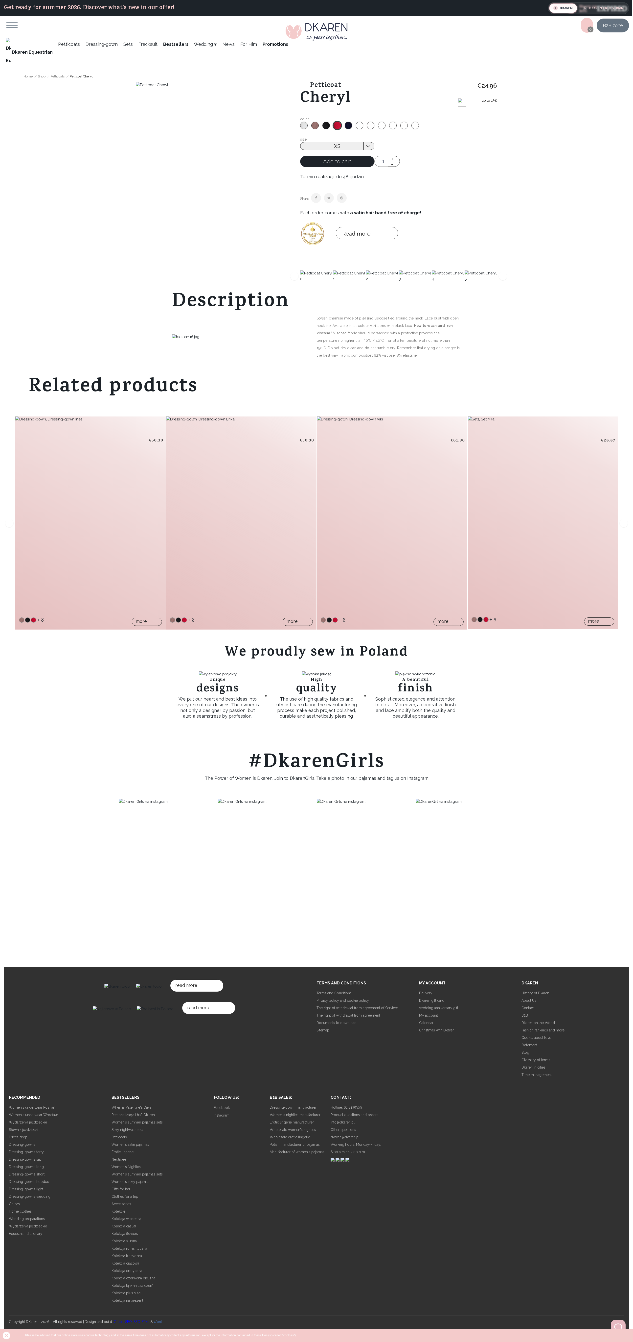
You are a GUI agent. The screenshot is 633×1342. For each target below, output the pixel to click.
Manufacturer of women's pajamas (297, 1152)
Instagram (221, 1115)
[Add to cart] (24, 509)
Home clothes (20, 1211)
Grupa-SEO (123, 1322)
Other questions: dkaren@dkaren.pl (345, 1133)
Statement (529, 1045)
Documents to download (336, 1023)
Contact (527, 1008)
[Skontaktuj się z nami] (618, 1327)
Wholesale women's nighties (293, 1130)
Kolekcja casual (124, 1226)
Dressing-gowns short (27, 1174)
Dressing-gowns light (26, 1189)
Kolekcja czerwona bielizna (133, 1278)
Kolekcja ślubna (124, 1241)
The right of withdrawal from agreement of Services (357, 1008)
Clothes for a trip (125, 1196)
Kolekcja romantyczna (129, 1248)
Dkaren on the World (538, 1023)
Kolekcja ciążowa (125, 1263)
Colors (14, 1204)
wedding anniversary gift (438, 1008)
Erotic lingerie (123, 1152)
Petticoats (119, 1137)
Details (24, 534)
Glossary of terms (535, 1060)
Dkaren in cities (533, 1067)
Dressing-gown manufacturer (293, 1107)
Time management (536, 1075)
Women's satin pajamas (130, 1145)
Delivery (425, 993)
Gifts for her (121, 1189)
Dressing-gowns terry (26, 1152)
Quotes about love (536, 1038)
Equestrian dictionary (25, 1234)
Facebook (222, 1108)
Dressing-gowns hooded (29, 1182)
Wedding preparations (27, 1219)
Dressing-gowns (22, 1145)
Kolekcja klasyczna (127, 1256)
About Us (528, 1000)
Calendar (426, 1023)
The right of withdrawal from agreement (348, 1015)
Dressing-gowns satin (26, 1159)
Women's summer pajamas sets (137, 1122)
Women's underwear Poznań (32, 1107)
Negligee (119, 1159)
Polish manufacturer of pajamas (295, 1145)
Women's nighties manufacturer (295, 1115)
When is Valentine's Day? (132, 1107)
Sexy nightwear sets (127, 1130)
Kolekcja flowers (125, 1234)
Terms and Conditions (334, 993)
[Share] (316, 198)
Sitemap (322, 1030)
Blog (525, 1052)
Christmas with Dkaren (436, 1030)
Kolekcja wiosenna (126, 1219)
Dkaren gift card (431, 1000)
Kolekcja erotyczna (127, 1271)
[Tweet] (329, 198)
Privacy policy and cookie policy (342, 1000)
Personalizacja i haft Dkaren (133, 1115)
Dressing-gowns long (26, 1167)
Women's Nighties (126, 1167)
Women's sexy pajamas (130, 1182)
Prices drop (18, 1137)
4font (158, 1322)
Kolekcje (118, 1211)
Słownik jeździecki (23, 1130)
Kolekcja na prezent (127, 1300)
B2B (524, 1015)
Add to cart (337, 161)
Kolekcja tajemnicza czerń (132, 1286)
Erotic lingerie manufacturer (292, 1122)
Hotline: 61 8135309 (346, 1107)
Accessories (121, 1204)
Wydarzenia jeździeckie (28, 1122)
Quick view (24, 522)
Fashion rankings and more (543, 1030)
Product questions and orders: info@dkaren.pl (355, 1118)
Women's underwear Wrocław (33, 1115)
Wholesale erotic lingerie (290, 1137)
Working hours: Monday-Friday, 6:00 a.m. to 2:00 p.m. (356, 1148)
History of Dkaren (535, 993)
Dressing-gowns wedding (29, 1196)
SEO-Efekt (141, 1322)
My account (428, 1015)
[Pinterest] (342, 198)
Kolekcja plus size (126, 1293)
